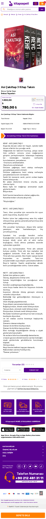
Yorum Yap (39, 100)
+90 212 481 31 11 (29, 478)
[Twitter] (30, 468)
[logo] (19, 3)
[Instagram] (19, 468)
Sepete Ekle (23, 515)
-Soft (10, 506)
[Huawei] (38, 429)
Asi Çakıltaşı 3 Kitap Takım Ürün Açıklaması (22, 136)
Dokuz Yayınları (8, 93)
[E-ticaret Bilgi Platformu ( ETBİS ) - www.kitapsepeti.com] (41, 494)
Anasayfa (6, 14)
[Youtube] (35, 468)
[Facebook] (24, 468)
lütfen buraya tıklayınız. (28, 389)
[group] (23, 47)
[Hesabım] (35, 3)
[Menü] (2, 3)
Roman (19, 14)
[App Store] (7, 429)
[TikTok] (41, 468)
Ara (42, 9)
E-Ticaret (16, 506)
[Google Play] (23, 429)
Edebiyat (13, 14)
